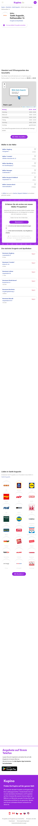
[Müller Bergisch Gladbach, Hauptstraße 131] (19, 179)
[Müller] (5, 16)
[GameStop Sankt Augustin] (6, 553)
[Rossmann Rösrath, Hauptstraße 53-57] (19, 301)
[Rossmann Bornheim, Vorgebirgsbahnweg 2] (19, 292)
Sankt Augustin (16, 7)
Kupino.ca (13, 813)
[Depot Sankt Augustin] (6, 519)
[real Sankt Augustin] (6, 508)
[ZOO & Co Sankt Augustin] (19, 541)
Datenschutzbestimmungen (19, 823)
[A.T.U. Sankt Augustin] (19, 530)
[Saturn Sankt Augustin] (19, 508)
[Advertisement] (19, 48)
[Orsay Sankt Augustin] (6, 564)
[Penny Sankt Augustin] (6, 497)
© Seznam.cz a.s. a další (31, 106)
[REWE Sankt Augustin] (31, 497)
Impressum (12, 821)
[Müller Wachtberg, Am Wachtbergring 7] (19, 164)
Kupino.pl (20, 813)
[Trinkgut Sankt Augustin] (6, 541)
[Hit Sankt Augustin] (19, 497)
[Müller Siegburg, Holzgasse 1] (19, 150)
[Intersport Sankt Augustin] (19, 564)
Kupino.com (28, 813)
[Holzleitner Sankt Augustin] (31, 519)
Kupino (3, 7)
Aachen (15, 193)
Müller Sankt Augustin (19, 90)
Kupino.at (9, 813)
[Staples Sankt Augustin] (31, 541)
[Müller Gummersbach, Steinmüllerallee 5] (19, 186)
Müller (4, 193)
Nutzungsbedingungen (23, 821)
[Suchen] (35, 2)
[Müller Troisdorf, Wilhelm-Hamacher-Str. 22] (19, 157)
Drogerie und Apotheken (16, 20)
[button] (14, 25)
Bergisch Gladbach (23, 193)
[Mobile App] (9, 769)
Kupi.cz (17, 813)
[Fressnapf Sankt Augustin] (31, 564)
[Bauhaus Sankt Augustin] (31, 553)
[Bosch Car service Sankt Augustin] (31, 530)
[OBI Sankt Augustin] (6, 486)
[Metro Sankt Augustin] (6, 530)
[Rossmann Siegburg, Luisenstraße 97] (19, 255)
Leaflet (23, 106)
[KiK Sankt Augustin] (31, 508)
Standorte (8, 7)
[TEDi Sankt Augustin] (19, 519)
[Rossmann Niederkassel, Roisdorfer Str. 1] (19, 282)
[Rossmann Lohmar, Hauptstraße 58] (19, 273)
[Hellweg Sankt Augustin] (19, 553)
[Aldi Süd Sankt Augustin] (19, 486)
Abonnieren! (18, 222)
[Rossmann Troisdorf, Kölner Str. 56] (19, 264)
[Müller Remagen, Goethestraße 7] (19, 171)
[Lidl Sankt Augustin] (31, 486)
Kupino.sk (24, 813)
